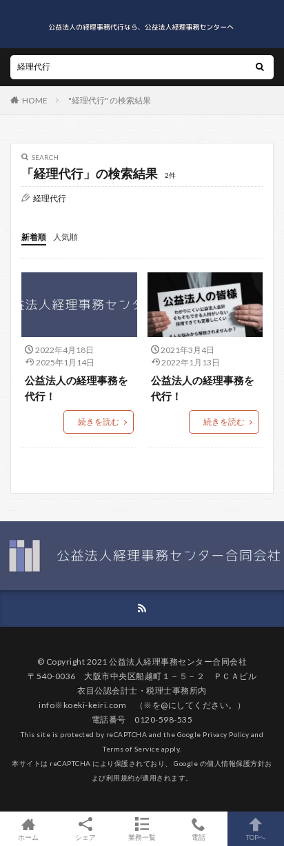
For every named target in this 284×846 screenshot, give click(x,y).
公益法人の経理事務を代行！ (76, 388)
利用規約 (120, 778)
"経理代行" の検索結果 (109, 100)
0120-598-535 (163, 719)
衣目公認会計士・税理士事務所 (137, 690)
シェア (85, 837)
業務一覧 (142, 836)
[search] (260, 67)
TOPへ (255, 836)
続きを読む (98, 421)
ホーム (28, 836)
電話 (198, 836)
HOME (35, 100)
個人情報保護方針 (236, 763)
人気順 (65, 237)
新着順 (33, 237)
